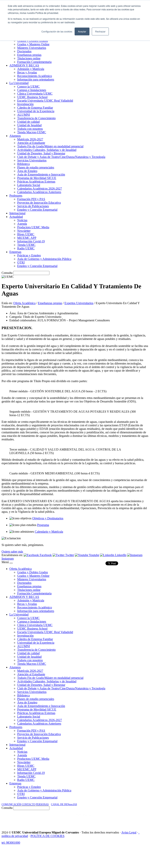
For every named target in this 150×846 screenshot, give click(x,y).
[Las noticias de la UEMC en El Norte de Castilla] (30, 818)
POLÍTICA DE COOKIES (47, 836)
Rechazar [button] (100, 31)
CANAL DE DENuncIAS (64, 804)
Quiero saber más (12, 551)
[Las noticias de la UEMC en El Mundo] (85, 818)
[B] (11, 563)
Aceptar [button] (82, 31)
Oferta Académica (24, 303)
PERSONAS (42, 804)
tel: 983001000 (11, 842)
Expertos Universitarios (78, 303)
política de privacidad (15, 836)
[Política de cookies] (139, 832)
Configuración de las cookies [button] (56, 31)
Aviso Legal (128, 832)
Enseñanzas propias (50, 303)
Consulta (7, 272)
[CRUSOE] (123, 818)
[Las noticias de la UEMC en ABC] (68, 818)
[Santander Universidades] (138, 818)
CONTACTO (28, 804)
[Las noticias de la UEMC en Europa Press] (107, 818)
